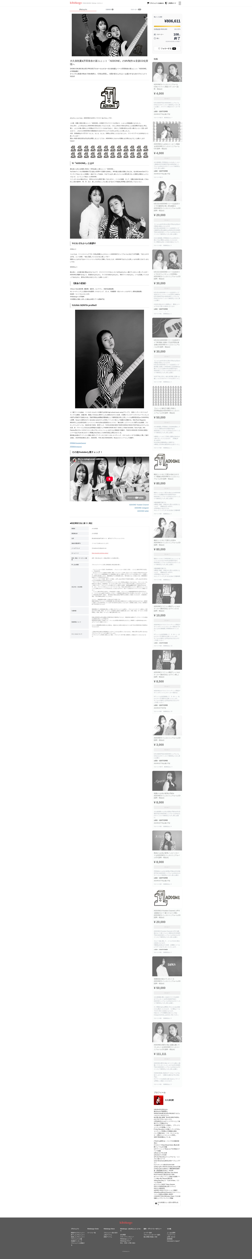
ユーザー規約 (148, 1232)
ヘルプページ (171, 1235)
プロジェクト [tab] (83, 9)
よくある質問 (171, 1232)
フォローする (168, 48)
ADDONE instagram (142, 508)
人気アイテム (108, 1235)
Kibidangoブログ (125, 1241)
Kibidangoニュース (126, 1239)
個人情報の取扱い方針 (150, 1237)
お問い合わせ (171, 1237)
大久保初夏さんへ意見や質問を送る (168, 1203)
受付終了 (167, 98)
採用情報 (169, 1239)
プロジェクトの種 (76, 1239)
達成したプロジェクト (78, 1237)
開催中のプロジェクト (78, 1232)
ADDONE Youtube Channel (139, 505)
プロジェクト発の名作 (111, 1232)
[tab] (109, 9)
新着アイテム (108, 1237)
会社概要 (123, 1234)
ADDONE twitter (143, 511)
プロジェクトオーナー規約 (152, 1235)
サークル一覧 (91, 1232)
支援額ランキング (76, 1241)
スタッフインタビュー (127, 1237)
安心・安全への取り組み (127, 1243)
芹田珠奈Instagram (76, 446)
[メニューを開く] (180, 3)
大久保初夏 (169, 1100)
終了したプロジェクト (78, 1235)
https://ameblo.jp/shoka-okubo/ (100, 553)
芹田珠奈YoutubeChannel (78, 443)
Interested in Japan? (173, 1241)
